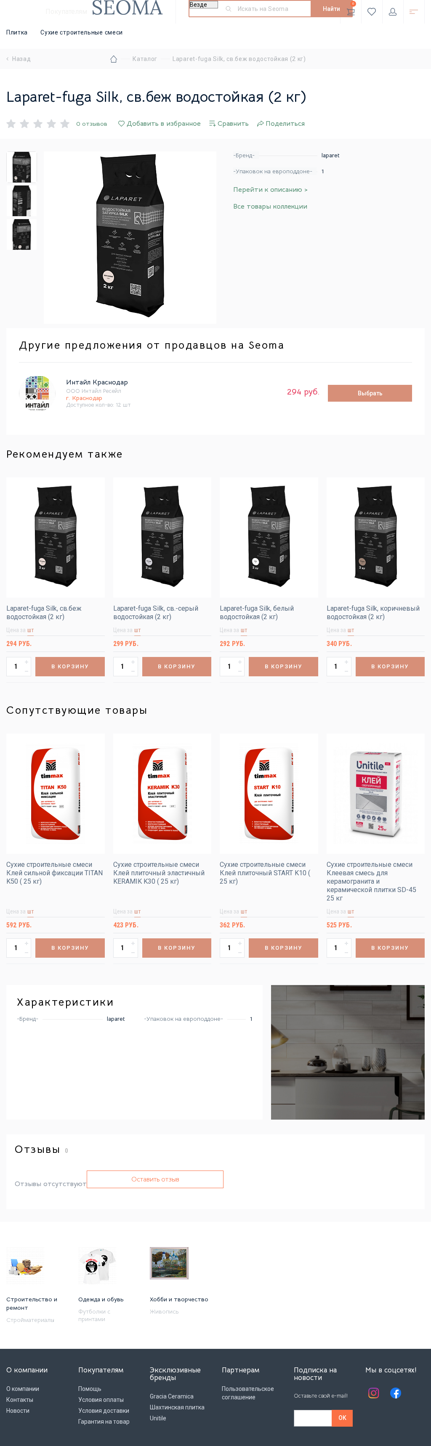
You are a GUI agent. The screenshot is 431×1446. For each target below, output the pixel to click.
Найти (331, 8)
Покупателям (66, 12)
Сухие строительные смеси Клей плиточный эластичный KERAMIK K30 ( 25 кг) (159, 873)
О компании (22, 1388)
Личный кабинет (393, 12)
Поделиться (285, 123)
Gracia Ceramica (172, 1396)
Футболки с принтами (94, 1315)
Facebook (395, 1393)
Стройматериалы (30, 1320)
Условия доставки (103, 1410)
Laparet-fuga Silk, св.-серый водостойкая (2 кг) (155, 612)
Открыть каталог (414, 12)
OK (342, 1417)
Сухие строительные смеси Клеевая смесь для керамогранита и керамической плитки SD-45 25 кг (371, 881)
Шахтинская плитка (177, 1407)
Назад (21, 59)
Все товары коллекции (270, 206)
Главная (113, 59)
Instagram (373, 1393)
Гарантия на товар (104, 1421)
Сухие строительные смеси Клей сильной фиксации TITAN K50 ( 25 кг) (54, 873)
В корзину (70, 666)
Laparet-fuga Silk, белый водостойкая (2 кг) (257, 612)
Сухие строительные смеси (81, 32)
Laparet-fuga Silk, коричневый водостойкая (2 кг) (373, 612)
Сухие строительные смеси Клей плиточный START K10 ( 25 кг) (265, 873)
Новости (17, 1410)
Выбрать (370, 393)
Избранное (372, 12)
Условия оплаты (101, 1399)
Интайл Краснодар (97, 382)
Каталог (145, 59)
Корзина (353, 3)
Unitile (158, 1418)
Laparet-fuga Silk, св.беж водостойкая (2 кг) (44, 612)
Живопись (164, 1311)
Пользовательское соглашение (248, 1393)
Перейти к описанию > (270, 189)
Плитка (17, 32)
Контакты (19, 1399)
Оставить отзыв (155, 1179)
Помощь (89, 1388)
